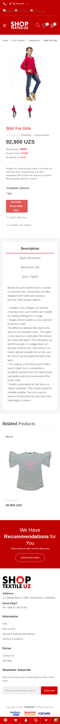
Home (5, 40)
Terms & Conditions (12, 638)
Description (30, 248)
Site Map (7, 660)
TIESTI (23, 149)
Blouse (9, 436)
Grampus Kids (13, 440)
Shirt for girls (50, 40)
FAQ (4, 623)
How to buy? (9, 628)
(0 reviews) (25, 135)
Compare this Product (21, 225)
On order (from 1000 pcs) (16, 206)
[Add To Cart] (53, 505)
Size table (30, 277)
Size (10, 193)
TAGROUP (29, 707)
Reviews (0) (30, 267)
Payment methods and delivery (18, 633)
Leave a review (41, 135)
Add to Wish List (18, 217)
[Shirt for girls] (14, 111)
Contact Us (8, 655)
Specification (30, 258)
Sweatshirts (34, 40)
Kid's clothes (18, 40)
